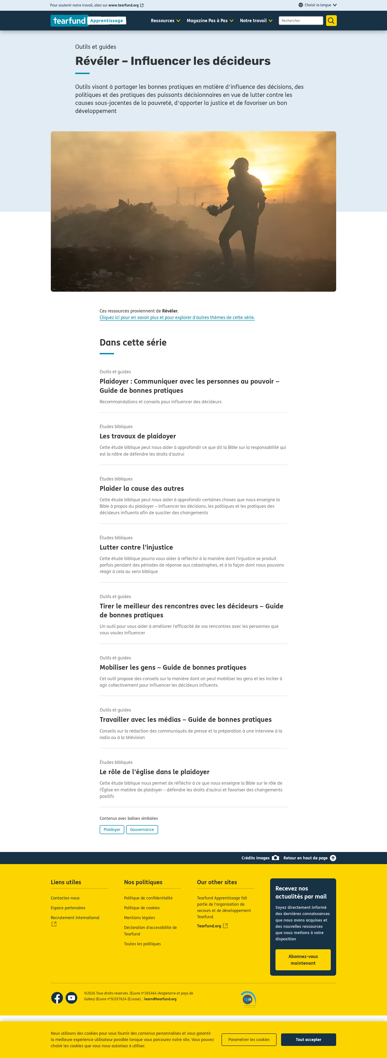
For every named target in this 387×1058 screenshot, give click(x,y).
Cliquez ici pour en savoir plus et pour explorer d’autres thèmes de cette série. (177, 317)
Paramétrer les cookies (249, 1039)
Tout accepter (308, 1039)
